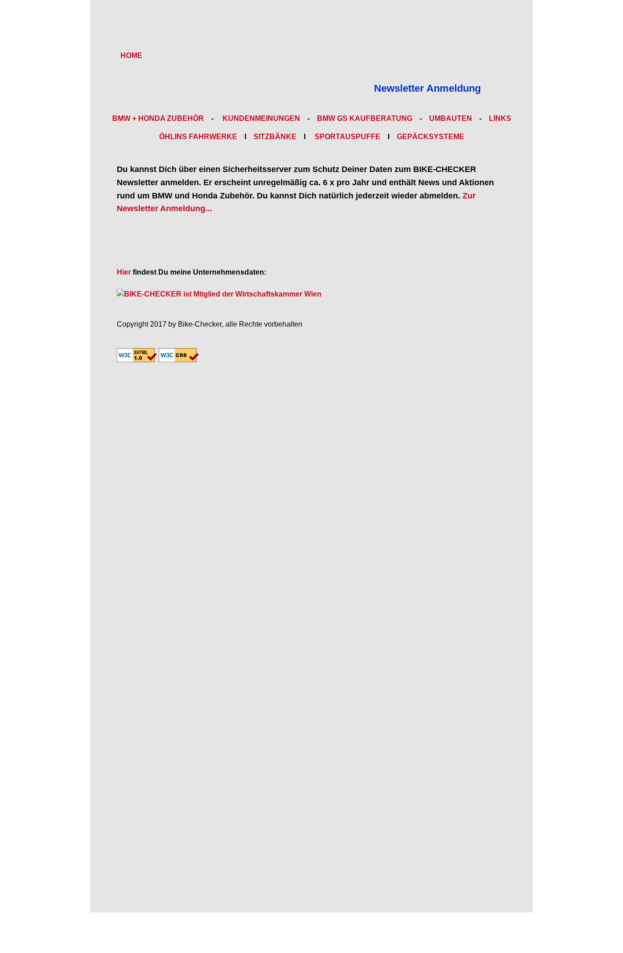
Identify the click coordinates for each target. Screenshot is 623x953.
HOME (131, 55)
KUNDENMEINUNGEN (260, 118)
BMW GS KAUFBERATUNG (364, 118)
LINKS (500, 118)
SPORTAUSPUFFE (346, 137)
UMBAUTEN (450, 118)
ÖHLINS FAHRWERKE (198, 137)
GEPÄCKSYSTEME (430, 137)
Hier (124, 272)
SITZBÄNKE (275, 137)
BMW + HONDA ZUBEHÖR (158, 118)
